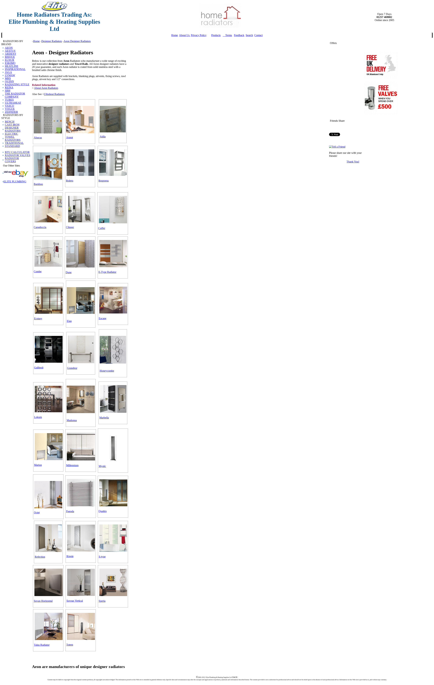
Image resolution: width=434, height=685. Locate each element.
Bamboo (38, 184)
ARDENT (10, 53)
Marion (38, 465)
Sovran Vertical (74, 600)
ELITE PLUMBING (15, 181)
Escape (102, 318)
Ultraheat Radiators (54, 94)
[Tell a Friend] (337, 146)
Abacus (38, 137)
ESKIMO (10, 63)
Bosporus (103, 180)
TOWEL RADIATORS (13, 138)
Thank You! (353, 161)
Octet (37, 512)
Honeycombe (107, 370)
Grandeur (72, 368)
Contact (258, 35)
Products (216, 35)
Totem (69, 644)
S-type (102, 556)
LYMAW (10, 75)
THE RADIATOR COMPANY (15, 95)
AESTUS (10, 50)
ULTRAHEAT (13, 102)
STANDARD (12, 146)
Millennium (72, 465)
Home (174, 35)
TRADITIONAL (14, 143)
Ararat (69, 137)
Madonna (72, 420)
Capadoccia (40, 227)
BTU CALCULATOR (17, 152)
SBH (7, 90)
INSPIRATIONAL (15, 69)
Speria (102, 600)
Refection (40, 556)
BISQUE (10, 56)
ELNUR (9, 60)
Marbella (104, 417)
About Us (184, 35)
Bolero (69, 180)
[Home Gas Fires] (16, 176)
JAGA (8, 72)
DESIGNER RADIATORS (13, 129)
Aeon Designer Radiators (77, 41)
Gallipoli (38, 367)
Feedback (239, 35)
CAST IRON (12, 124)
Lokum (38, 417)
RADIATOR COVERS (12, 160)
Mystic (102, 466)
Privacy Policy (198, 35)
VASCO (9, 105)
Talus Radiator (42, 644)
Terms (227, 35)
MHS (8, 78)
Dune (69, 272)
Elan (69, 321)
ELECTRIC (11, 133)
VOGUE (10, 108)
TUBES (9, 99)
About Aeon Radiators (46, 88)
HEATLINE (11, 66)
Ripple (70, 556)
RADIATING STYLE (17, 84)
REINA (9, 87)
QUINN (9, 81)
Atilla (103, 136)
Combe (38, 271)
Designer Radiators (51, 41)
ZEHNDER (11, 111)
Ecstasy (38, 318)
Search (249, 35)
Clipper (70, 227)
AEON (9, 47)
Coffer (101, 228)
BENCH (9, 121)
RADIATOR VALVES (17, 155)
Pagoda (70, 511)
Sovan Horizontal (43, 600)
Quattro (102, 511)
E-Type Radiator (107, 272)
